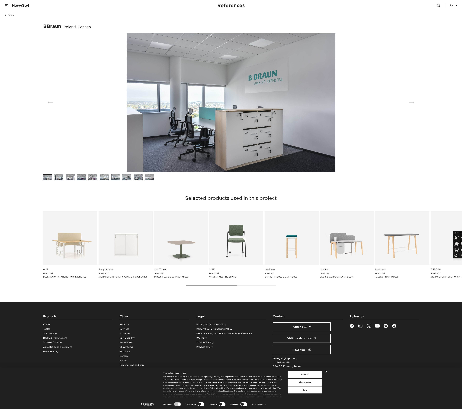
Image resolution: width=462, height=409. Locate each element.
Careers (124, 356)
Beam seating (50, 351)
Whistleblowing (204, 342)
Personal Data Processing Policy (214, 329)
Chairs (46, 324)
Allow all (304, 374)
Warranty (201, 338)
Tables (46, 329)
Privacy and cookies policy (211, 324)
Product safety (204, 347)
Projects (124, 324)
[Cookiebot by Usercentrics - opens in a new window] (147, 404)
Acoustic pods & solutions (57, 347)
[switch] (201, 404)
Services (124, 329)
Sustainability (127, 338)
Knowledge (126, 342)
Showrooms (126, 347)
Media (123, 360)
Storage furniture (52, 342)
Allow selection (304, 382)
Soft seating (50, 333)
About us (125, 333)
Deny (305, 390)
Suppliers (125, 351)
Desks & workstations (55, 338)
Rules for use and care (132, 365)
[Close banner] (326, 371)
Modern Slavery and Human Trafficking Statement (224, 333)
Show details (257, 404)
